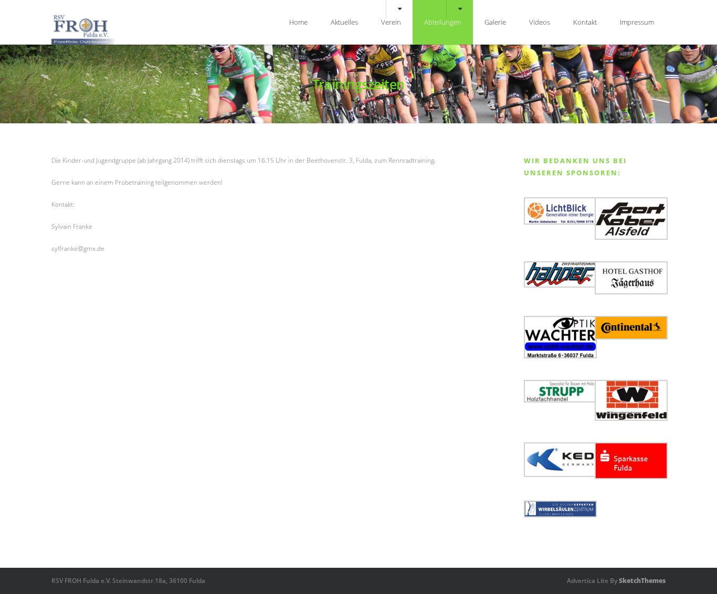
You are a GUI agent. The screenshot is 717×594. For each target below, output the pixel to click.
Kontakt (585, 22)
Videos (539, 22)
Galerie (495, 22)
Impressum (637, 22)
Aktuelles (344, 22)
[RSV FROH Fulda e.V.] (83, 42)
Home (298, 22)
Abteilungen (442, 22)
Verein (391, 22)
